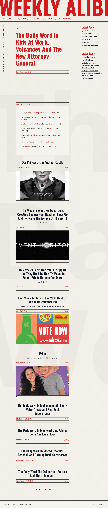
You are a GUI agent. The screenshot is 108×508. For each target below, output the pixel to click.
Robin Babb (19, 419)
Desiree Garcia (20, 460)
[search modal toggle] (103, 18)
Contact (15, 504)
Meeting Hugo (85, 42)
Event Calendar (50, 19)
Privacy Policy (7, 504)
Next (50, 489)
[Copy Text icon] (27, 104)
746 (46, 489)
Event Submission (64, 19)
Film (17, 19)
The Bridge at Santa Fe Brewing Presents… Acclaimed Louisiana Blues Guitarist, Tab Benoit (92, 73)
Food (38, 19)
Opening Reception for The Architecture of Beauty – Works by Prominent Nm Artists (91, 65)
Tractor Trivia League (87, 60)
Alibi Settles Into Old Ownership (90, 36)
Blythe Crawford (20, 363)
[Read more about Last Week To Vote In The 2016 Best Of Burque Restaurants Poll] (42, 330)
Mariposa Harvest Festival (89, 57)
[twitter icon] (24, 104)
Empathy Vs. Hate (86, 39)
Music (24, 19)
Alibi (17, 227)
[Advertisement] (42, 88)
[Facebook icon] (21, 104)
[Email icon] (29, 104)
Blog (18, 28)
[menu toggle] (3, 19)
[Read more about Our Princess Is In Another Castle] (42, 187)
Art (32, 19)
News (10, 19)
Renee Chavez (20, 72)
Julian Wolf (19, 168)
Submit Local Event (25, 504)
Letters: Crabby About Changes (90, 45)
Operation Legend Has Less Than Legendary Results (91, 32)
